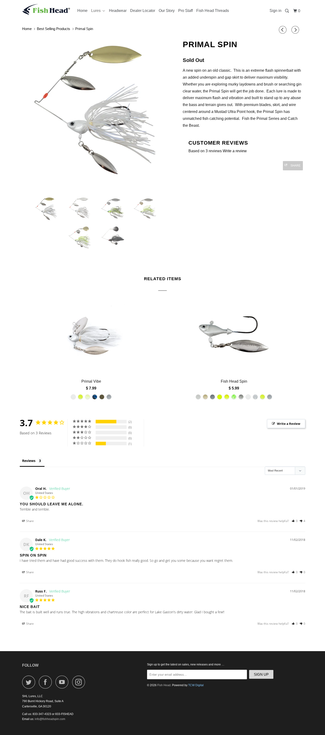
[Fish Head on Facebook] (46, 682)
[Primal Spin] (100, 107)
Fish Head (164, 685)
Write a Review (288, 423)
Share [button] (29, 521)
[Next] (295, 30)
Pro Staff (185, 11)
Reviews (28, 460)
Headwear (118, 11)
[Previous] (283, 30)
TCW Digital (196, 685)
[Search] (287, 10)
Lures (97, 11)
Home (82, 11)
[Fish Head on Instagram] (80, 682)
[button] (294, 521)
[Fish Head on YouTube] (63, 682)
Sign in (275, 11)
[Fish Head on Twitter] (30, 682)
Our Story (167, 11)
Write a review (235, 151)
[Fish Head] (46, 9)
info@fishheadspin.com (50, 719)
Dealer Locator (142, 11)
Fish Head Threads (212, 11)
